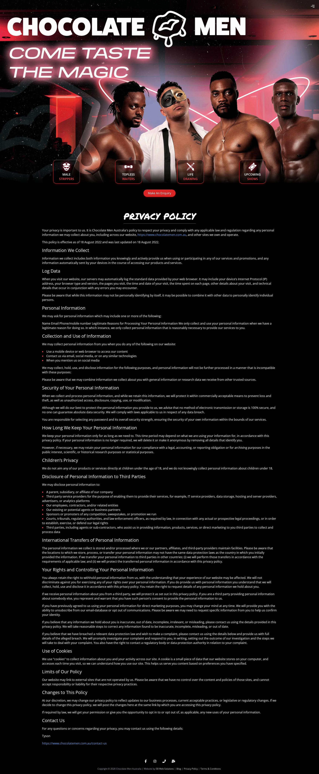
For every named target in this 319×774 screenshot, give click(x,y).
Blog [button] (178, 768)
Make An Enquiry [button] (159, 193)
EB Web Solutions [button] (165, 768)
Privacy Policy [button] (191, 768)
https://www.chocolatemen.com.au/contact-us (74, 743)
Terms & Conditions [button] (210, 768)
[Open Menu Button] (313, 6)
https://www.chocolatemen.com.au (162, 235)
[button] (146, 761)
